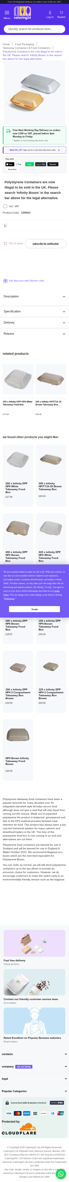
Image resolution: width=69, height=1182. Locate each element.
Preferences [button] (9, 598)
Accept (34, 609)
